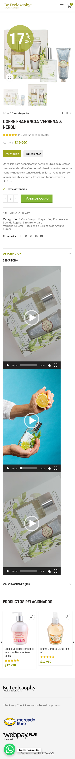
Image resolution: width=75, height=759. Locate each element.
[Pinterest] (31, 236)
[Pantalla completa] (56, 365)
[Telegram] (41, 236)
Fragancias (44, 219)
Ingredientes (33, 153)
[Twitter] (25, 236)
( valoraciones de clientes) (34, 134)
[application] (32, 317)
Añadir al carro (37, 198)
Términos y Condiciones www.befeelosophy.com (32, 705)
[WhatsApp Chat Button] (9, 749)
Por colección (61, 219)
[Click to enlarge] (9, 77)
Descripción (12, 153)
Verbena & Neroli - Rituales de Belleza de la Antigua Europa (33, 227)
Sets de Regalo (12, 222)
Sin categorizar (21, 113)
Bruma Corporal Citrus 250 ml (54, 650)
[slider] (28, 365)
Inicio (6, 113)
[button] (31, 318)
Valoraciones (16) (16, 584)
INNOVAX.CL (46, 753)
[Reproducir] (8, 365)
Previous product (62, 113)
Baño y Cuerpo (28, 219)
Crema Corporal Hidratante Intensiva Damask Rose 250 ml (19, 652)
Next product (70, 113)
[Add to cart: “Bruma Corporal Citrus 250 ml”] (66, 616)
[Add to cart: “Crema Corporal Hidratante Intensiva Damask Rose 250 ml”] (31, 616)
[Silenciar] (49, 365)
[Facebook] (21, 236)
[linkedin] (36, 236)
